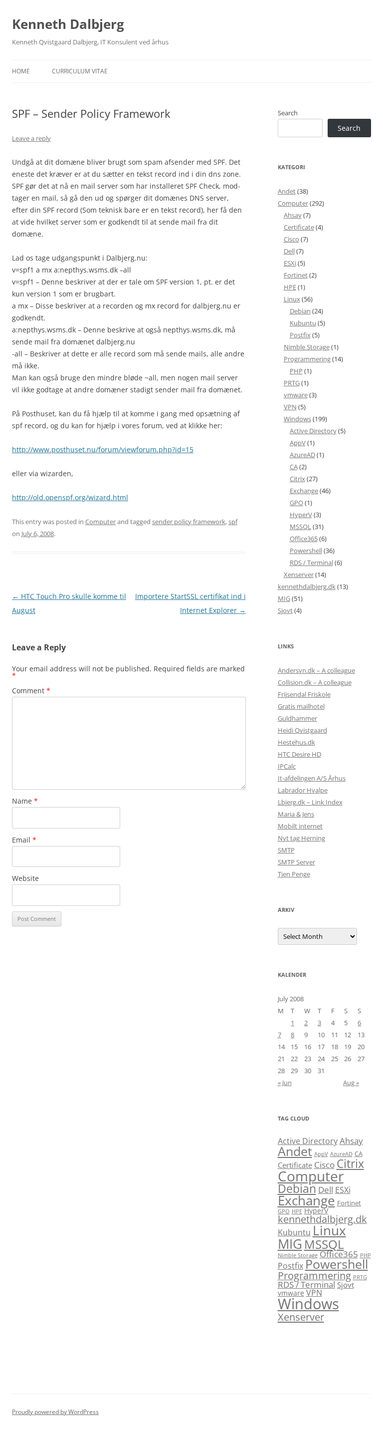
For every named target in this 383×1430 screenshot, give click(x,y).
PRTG (292, 382)
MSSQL (300, 526)
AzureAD (302, 454)
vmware (296, 394)
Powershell (306, 550)
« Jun (285, 1082)
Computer (100, 521)
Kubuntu (303, 322)
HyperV (301, 514)
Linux (292, 298)
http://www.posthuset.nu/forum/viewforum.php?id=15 (102, 449)
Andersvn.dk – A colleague (316, 670)
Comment (31, 690)
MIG (284, 598)
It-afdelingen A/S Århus (312, 778)
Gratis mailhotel (301, 706)
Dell (289, 251)
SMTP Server (296, 862)
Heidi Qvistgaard (302, 730)
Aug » (351, 1082)
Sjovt (285, 610)
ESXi (290, 263)
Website (25, 878)
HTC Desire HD (299, 754)
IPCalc (287, 766)
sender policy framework (188, 521)
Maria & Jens (296, 814)
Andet (287, 191)
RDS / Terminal (311, 562)
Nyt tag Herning (301, 838)
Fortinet (296, 275)
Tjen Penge (294, 873)
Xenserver (299, 574)
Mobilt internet (300, 826)
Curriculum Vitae (80, 71)
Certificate (299, 227)
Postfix (300, 334)
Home (21, 71)
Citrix (297, 478)
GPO (296, 502)
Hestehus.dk (296, 742)
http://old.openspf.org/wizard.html (70, 497)
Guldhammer (297, 718)
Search (288, 112)
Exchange (304, 490)
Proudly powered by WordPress (55, 1412)
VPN (290, 406)
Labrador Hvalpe (303, 790)
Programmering (307, 358)
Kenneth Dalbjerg (68, 24)
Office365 (304, 538)
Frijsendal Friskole (304, 694)
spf (232, 521)
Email (24, 840)
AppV (298, 442)
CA (294, 466)
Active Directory (313, 430)
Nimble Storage (307, 346)
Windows (297, 418)
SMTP (286, 850)
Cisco (291, 239)
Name (25, 801)
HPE (290, 287)
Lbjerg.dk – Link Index (310, 802)
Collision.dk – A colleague (315, 682)
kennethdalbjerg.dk (307, 586)
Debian (300, 310)
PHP (296, 370)
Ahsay (293, 215)
